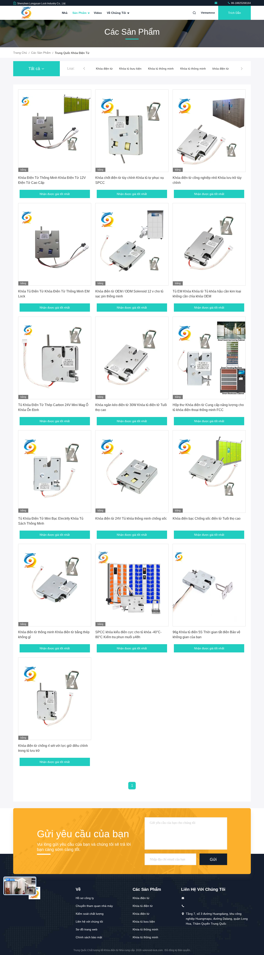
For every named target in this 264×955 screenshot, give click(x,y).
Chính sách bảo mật (89, 937)
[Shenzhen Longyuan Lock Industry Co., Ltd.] (216, 3)
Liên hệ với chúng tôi (89, 921)
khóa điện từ (197, 68)
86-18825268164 (241, 3)
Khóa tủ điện (220, 68)
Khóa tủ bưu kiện (107, 68)
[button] (84, 68)
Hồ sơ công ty (85, 898)
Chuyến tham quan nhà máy (94, 905)
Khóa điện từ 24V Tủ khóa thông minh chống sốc (131, 518)
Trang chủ (20, 52)
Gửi (213, 859)
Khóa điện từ (141, 898)
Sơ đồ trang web (86, 929)
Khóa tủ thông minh (137, 68)
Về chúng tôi (117, 12)
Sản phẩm (79, 12)
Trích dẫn (234, 12)
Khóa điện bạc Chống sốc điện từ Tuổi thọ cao (206, 518)
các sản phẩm (41, 52)
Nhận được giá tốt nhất (55, 194)
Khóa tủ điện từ (143, 905)
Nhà (64, 12)
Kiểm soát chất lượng (90, 913)
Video (98, 12)
